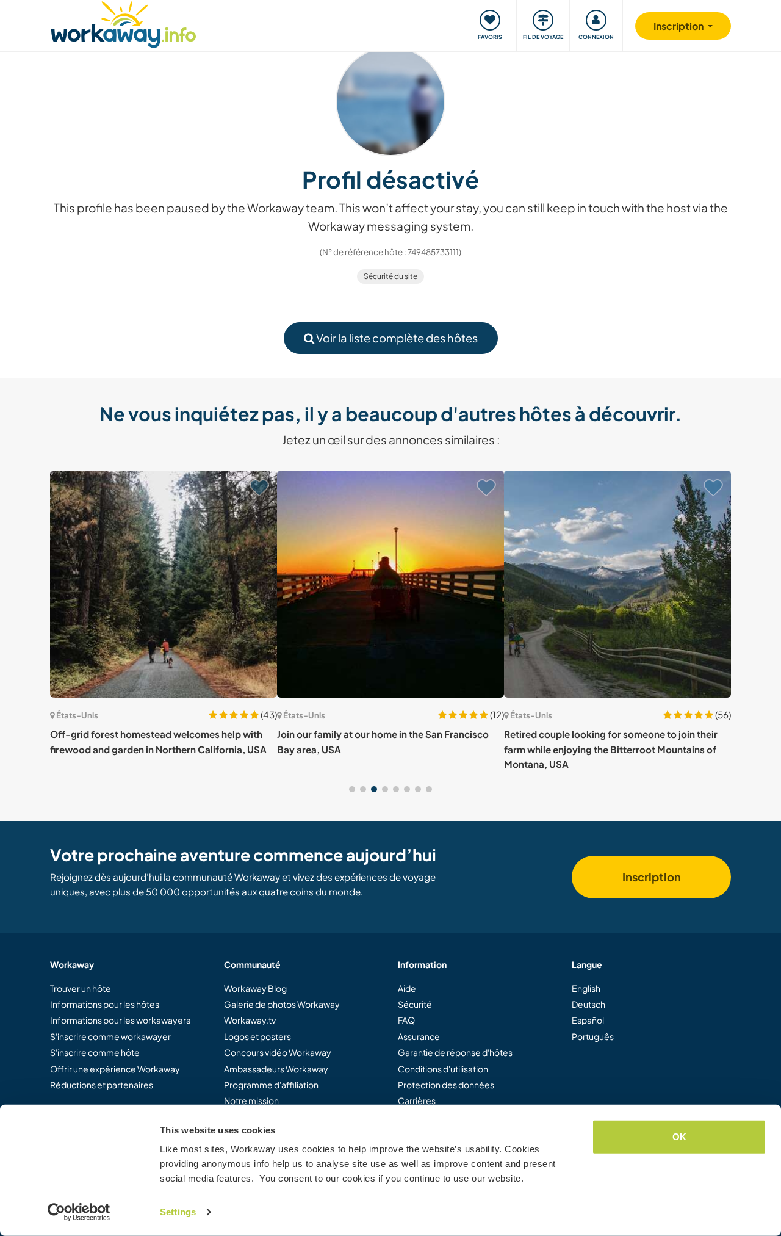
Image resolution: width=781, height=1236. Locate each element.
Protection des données (446, 1084)
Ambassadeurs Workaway (276, 1068)
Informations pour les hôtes (104, 1004)
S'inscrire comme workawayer (110, 1036)
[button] (352, 789)
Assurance (419, 1036)
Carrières (417, 1100)
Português (593, 1036)
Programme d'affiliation (271, 1084)
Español (588, 1019)
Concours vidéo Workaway (277, 1052)
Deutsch (588, 1004)
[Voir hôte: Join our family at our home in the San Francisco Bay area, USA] (390, 584)
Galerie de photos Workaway (282, 1004)
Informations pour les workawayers (120, 1019)
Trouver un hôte (80, 988)
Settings (178, 1212)
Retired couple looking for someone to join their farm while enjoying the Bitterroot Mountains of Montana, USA (611, 749)
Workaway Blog (255, 988)
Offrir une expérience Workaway (115, 1068)
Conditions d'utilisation (443, 1068)
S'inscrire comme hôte (95, 1052)
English (586, 988)
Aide (407, 988)
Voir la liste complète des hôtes (396, 338)
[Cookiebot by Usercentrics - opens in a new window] (79, 1212)
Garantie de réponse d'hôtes (455, 1052)
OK (679, 1137)
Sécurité (415, 1004)
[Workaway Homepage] (123, 23)
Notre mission (251, 1100)
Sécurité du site (390, 276)
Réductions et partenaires (101, 1084)
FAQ (406, 1019)
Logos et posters (257, 1036)
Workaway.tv (250, 1019)
